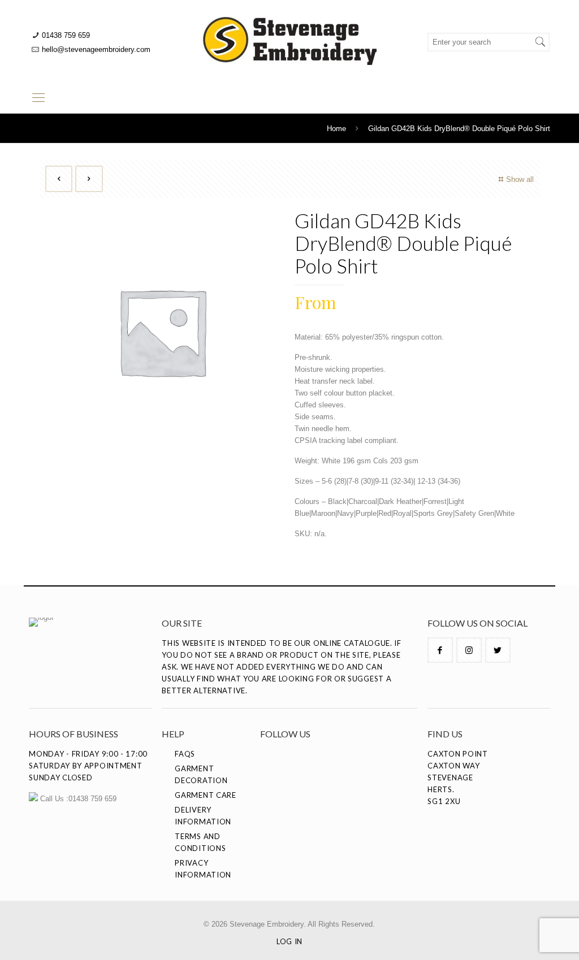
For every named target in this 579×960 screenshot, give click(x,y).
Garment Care (205, 795)
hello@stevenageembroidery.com (96, 49)
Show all (520, 179)
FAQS (185, 753)
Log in (289, 941)
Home (336, 128)
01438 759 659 (66, 35)
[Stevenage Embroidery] (289, 41)
